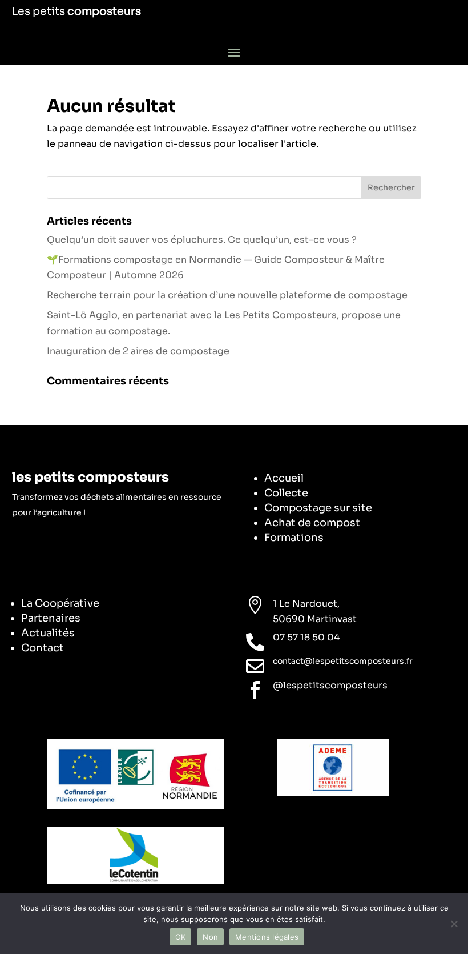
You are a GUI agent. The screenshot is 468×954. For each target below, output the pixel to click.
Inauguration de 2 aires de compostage (138, 351)
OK (180, 936)
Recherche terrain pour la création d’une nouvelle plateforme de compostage (227, 295)
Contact (42, 648)
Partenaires (50, 618)
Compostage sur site (318, 508)
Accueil (284, 478)
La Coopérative (60, 603)
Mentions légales (266, 936)
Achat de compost (312, 522)
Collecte (286, 493)
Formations (294, 537)
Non (210, 936)
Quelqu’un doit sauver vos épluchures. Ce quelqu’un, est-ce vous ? (202, 240)
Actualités (48, 633)
